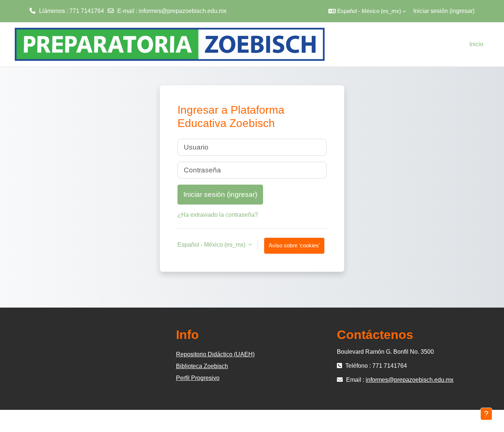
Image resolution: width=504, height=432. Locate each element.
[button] (367, 11)
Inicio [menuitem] (476, 44)
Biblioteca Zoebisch (202, 366)
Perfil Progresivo (198, 378)
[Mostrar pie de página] (486, 414)
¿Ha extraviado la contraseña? (217, 215)
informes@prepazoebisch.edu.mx (183, 11)
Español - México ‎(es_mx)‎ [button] (212, 244)
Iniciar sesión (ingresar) (443, 11)
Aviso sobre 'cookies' (294, 245)
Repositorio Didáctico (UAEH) (215, 354)
